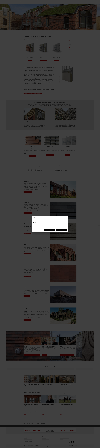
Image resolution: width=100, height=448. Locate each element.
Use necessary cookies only (50, 229)
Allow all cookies (61, 229)
